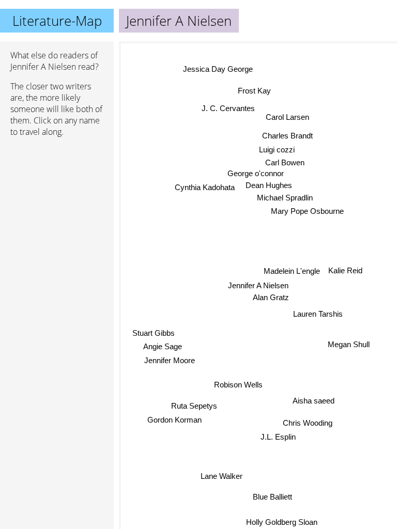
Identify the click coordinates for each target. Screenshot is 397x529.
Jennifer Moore (169, 360)
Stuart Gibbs (153, 333)
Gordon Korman (174, 419)
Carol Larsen (288, 117)
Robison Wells (238, 384)
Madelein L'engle (292, 271)
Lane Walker (221, 475)
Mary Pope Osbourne (307, 211)
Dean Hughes (269, 185)
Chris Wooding (307, 423)
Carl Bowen (284, 162)
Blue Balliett (272, 497)
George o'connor (255, 173)
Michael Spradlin (285, 197)
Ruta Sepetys (194, 405)
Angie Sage (162, 346)
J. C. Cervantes (228, 108)
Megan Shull (349, 344)
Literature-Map (57, 20)
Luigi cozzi (277, 149)
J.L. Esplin (277, 437)
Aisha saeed (313, 400)
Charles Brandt (287, 135)
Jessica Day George (217, 69)
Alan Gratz (271, 297)
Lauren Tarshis (318, 313)
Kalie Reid (345, 270)
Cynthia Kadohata (205, 187)
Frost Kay (254, 90)
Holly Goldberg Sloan (281, 522)
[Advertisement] (57, 200)
